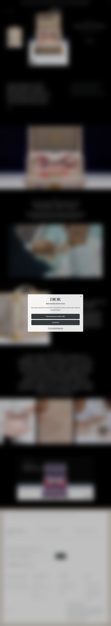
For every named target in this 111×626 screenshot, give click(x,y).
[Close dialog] (81, 296)
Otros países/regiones (55, 328)
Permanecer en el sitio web (55, 316)
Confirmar (55, 322)
